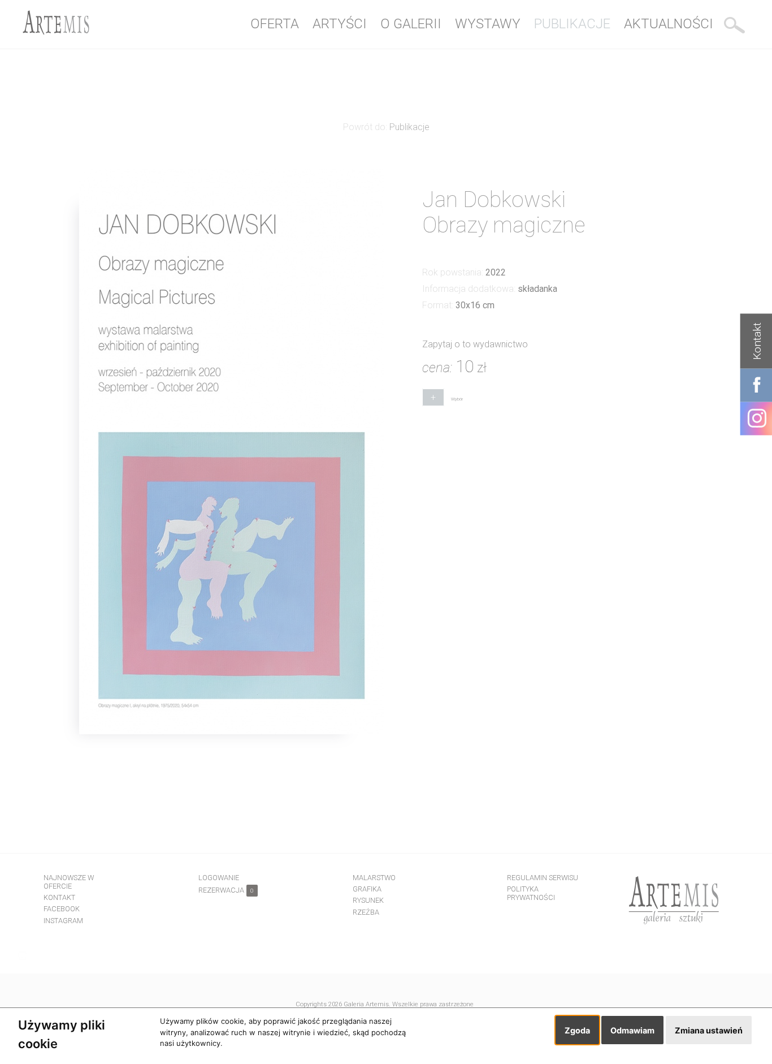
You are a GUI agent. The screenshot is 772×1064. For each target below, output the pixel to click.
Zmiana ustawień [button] (709, 1030)
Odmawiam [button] (632, 1030)
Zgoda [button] (577, 1030)
